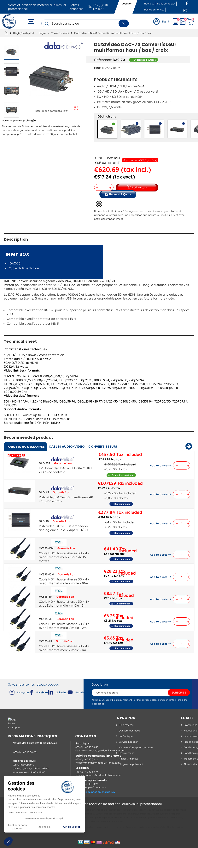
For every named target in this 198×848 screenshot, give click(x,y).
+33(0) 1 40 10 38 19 (86, 783)
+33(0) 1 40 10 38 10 (86, 771)
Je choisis (44, 826)
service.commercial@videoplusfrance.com (100, 750)
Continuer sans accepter (17, 826)
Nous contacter (166, 3)
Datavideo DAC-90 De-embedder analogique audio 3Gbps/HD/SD (63, 528)
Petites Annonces (128, 758)
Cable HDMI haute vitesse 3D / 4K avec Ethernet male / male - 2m (64, 626)
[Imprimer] (99, 204)
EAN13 (97, 68)
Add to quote (158, 465)
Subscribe (179, 692)
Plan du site (190, 764)
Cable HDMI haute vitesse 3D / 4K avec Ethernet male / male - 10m (64, 581)
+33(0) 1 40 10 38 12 (86, 759)
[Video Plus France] (9, 21)
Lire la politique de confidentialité (25, 812)
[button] (8, 841)
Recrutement (126, 752)
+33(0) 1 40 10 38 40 (86, 747)
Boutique (149, 3)
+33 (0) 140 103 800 (100, 7)
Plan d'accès (126, 724)
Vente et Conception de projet (136, 747)
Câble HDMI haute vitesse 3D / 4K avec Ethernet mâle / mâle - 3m (64, 603)
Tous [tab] (25, 447)
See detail (19, 462)
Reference (102, 60)
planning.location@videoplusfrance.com (98, 775)
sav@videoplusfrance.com (90, 787)
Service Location (128, 741)
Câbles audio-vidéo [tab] (66, 446)
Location (127, 3)
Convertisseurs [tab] (103, 446)
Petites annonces (76, 7)
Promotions (190, 724)
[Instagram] (9, 691)
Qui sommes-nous (129, 730)
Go (123, 23)
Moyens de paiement (131, 764)
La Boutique (126, 736)
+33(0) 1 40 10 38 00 (25, 752)
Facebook (187, 3)
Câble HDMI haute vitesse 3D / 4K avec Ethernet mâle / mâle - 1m (64, 648)
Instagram (185, 10)
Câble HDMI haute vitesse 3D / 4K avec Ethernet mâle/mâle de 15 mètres (64, 557)
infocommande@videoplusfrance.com (97, 762)
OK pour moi (71, 826)
